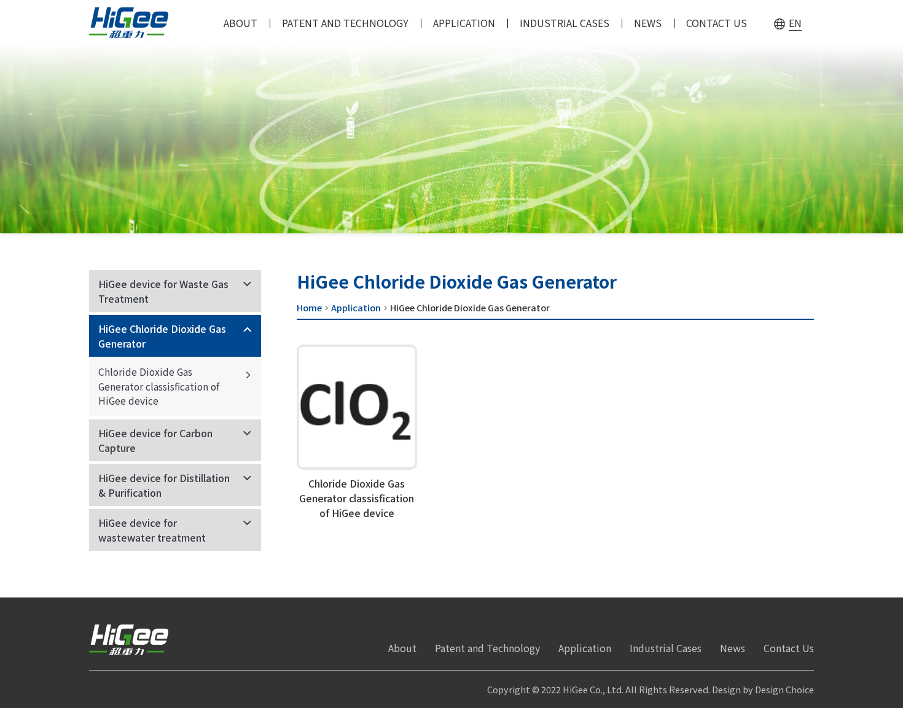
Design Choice (784, 689)
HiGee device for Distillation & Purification (164, 485)
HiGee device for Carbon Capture (155, 440)
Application (356, 307)
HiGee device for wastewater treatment (152, 530)
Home (309, 307)
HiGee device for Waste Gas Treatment (163, 291)
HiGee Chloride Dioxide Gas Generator (162, 336)
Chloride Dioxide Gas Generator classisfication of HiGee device (158, 386)
